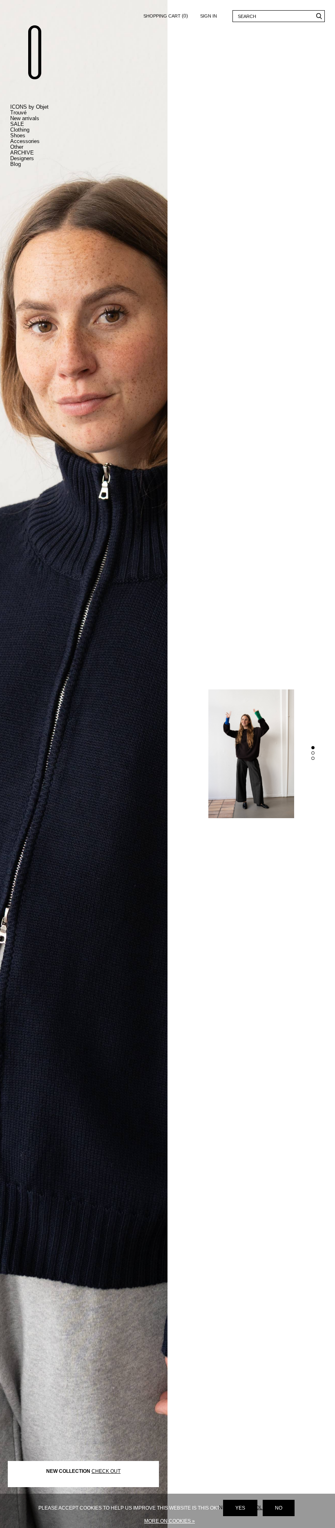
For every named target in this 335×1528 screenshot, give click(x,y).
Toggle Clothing (36, 130)
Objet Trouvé (34, 52)
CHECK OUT (106, 1471)
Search (319, 16)
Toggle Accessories (36, 141)
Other (16, 147)
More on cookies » (169, 1521)
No (278, 1508)
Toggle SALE (36, 124)
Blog (15, 164)
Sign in (208, 15)
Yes (240, 1508)
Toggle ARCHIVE (36, 153)
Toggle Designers (36, 158)
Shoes (17, 135)
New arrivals (24, 118)
